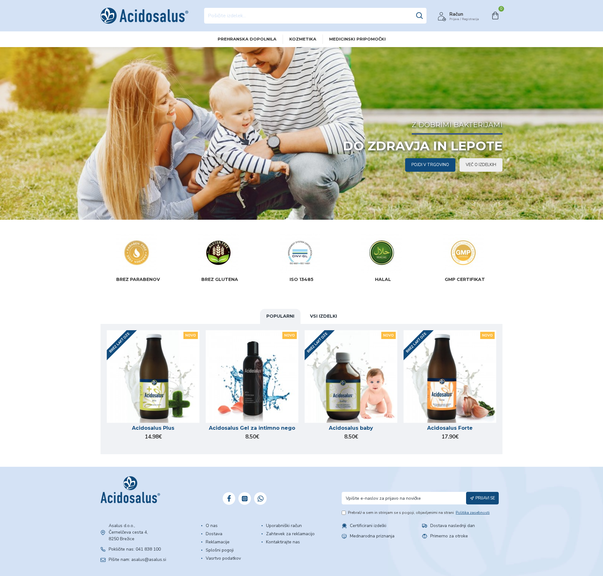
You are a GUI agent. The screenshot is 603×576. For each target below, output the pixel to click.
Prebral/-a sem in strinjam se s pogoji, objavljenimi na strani (419, 512)
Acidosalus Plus (153, 428)
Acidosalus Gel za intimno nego (252, 428)
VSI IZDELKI (323, 316)
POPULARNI (280, 316)
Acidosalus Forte (450, 428)
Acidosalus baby (351, 428)
